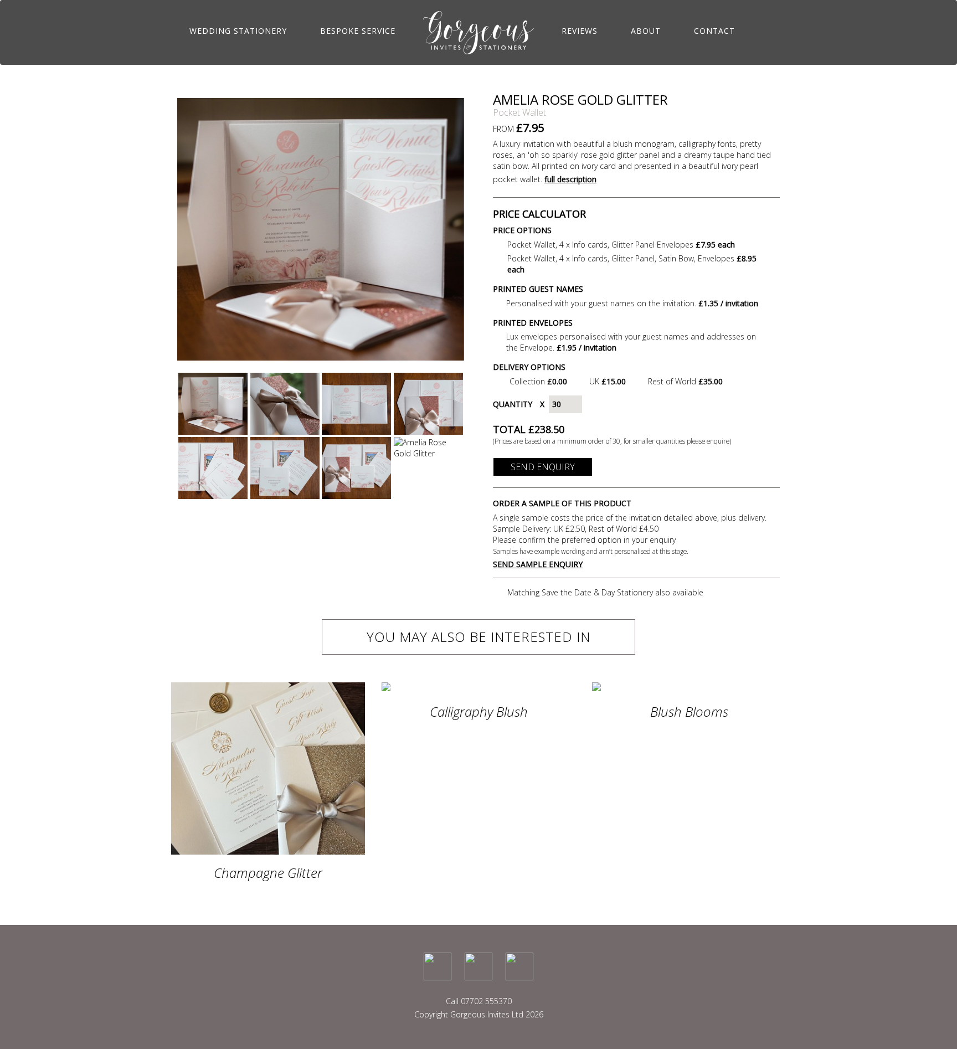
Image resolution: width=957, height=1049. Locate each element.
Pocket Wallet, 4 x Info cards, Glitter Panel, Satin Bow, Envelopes (632, 264)
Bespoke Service (357, 30)
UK (607, 381)
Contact (714, 30)
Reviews (580, 30)
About (646, 30)
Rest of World (685, 381)
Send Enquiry (543, 467)
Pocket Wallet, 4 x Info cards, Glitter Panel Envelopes (621, 244)
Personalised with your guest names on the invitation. (632, 303)
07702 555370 (486, 1001)
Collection (538, 381)
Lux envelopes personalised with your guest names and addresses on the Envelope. (631, 342)
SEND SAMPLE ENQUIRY (538, 564)
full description (570, 179)
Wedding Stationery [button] (238, 30)
